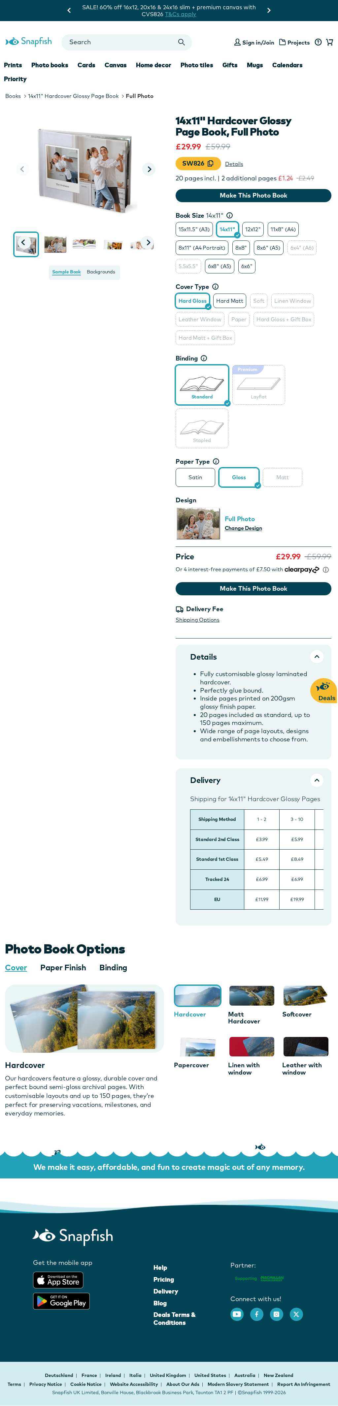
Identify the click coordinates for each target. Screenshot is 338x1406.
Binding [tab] (113, 967)
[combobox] (126, 42)
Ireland (113, 1375)
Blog (160, 1303)
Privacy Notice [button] (45, 1384)
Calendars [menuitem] (287, 65)
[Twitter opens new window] (300, 1311)
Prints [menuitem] (13, 65)
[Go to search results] (181, 42)
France (90, 1375)
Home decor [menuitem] (153, 65)
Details (234, 164)
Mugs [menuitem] (255, 65)
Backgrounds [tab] (101, 272)
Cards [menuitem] (86, 65)
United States (210, 1375)
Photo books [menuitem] (49, 65)
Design (186, 500)
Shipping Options (198, 619)
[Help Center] (318, 42)
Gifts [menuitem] (230, 65)
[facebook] (260, 1311)
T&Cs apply (237, 7)
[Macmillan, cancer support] (258, 1277)
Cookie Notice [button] (86, 1384)
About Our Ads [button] (182, 1384)
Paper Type (193, 461)
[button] (148, 169)
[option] (194, 229)
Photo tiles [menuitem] (197, 65)
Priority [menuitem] (15, 79)
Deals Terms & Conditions (174, 1319)
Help (160, 1267)
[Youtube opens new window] (240, 1311)
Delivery (165, 1291)
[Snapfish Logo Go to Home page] (28, 41)
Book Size (200, 215)
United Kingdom (168, 1375)
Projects (298, 42)
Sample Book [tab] (66, 272)
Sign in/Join (258, 42)
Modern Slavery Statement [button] (238, 1384)
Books (13, 96)
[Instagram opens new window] (280, 1311)
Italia (136, 1375)
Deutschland (59, 1375)
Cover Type (192, 287)
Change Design (243, 528)
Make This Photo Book (253, 195)
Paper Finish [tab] (63, 967)
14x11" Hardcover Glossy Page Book (73, 96)
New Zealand (278, 1375)
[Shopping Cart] (328, 42)
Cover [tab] (16, 967)
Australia (245, 1375)
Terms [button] (14, 1384)
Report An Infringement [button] (303, 1384)
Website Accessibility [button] (134, 1384)
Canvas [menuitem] (116, 65)
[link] (202, 384)
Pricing (163, 1279)
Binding (187, 358)
